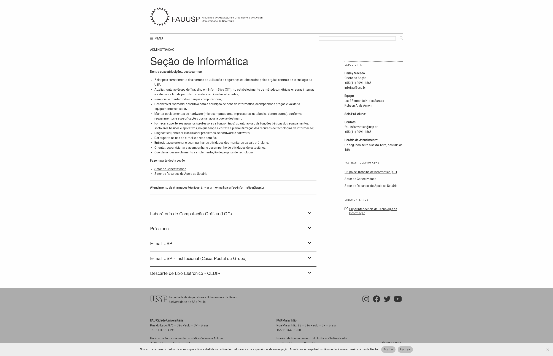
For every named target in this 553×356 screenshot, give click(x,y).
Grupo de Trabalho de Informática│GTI (371, 172)
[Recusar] (547, 349)
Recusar (405, 349)
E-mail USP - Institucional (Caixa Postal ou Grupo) (198, 258)
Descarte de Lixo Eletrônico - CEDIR (185, 273)
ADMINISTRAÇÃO (162, 49)
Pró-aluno (159, 228)
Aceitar (388, 349)
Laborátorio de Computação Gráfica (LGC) (191, 214)
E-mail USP (161, 243)
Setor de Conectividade (170, 169)
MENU (158, 38)
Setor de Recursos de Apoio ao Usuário (180, 173)
